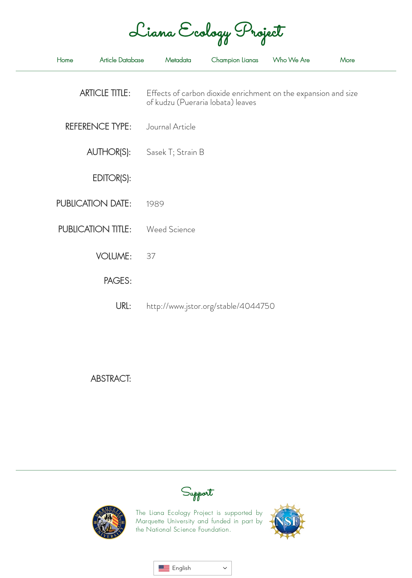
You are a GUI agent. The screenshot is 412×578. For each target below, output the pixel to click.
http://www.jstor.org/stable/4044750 (210, 306)
